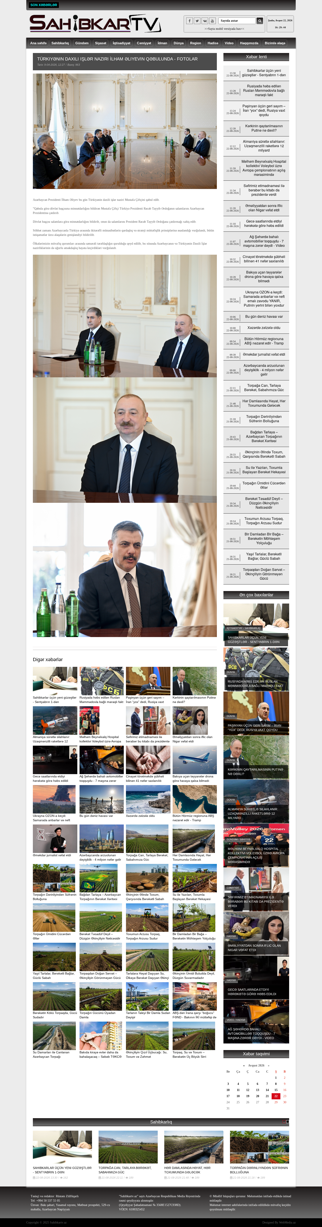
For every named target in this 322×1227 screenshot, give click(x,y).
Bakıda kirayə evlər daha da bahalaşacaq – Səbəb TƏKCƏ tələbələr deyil (101, 1056)
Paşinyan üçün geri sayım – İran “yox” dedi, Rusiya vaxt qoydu (145, 702)
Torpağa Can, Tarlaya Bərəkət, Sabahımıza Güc (264, 387)
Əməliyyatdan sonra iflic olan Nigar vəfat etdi (264, 207)
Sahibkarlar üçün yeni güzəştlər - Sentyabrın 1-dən (264, 72)
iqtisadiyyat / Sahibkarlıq (243, 628)
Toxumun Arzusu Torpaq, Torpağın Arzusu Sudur (263, 520)
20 (257, 1096)
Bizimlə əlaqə (275, 43)
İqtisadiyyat (121, 43)
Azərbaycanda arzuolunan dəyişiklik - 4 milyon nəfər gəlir (264, 370)
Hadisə (213, 43)
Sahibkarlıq (60, 43)
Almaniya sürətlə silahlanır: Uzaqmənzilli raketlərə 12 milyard (51, 741)
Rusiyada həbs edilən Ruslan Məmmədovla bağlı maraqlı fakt (264, 90)
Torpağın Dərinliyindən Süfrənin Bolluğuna (264, 418)
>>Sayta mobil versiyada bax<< (224, 28)
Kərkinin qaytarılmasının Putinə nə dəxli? (264, 128)
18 (238, 1096)
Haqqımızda (249, 43)
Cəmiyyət (144, 43)
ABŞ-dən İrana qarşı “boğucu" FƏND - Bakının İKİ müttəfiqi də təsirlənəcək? (194, 1017)
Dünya (179, 43)
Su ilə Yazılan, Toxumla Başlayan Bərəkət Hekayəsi (264, 469)
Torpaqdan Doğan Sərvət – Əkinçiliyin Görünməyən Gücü (264, 574)
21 (267, 1096)
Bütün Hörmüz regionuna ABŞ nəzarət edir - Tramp (264, 341)
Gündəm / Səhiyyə (238, 839)
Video (229, 43)
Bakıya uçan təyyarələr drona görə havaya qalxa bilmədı (264, 276)
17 (228, 1096)
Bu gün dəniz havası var (96, 815)
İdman (162, 43)
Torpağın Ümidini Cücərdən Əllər (263, 485)
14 (267, 1090)
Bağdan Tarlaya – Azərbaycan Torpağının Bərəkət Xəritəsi (264, 436)
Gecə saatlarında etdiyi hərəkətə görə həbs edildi (264, 223)
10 (228, 1090)
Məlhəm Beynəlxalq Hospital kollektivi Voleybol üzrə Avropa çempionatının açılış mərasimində (264, 168)
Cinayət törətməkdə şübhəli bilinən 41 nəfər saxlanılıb (264, 258)
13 (257, 1090)
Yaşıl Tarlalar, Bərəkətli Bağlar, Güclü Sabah (264, 556)
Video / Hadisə (236, 1020)
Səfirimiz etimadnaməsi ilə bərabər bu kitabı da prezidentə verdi (148, 741)
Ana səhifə (38, 43)
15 (276, 1090)
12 (247, 1090)
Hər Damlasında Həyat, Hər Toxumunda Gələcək (263, 403)
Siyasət (100, 43)
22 (276, 1096)
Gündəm (81, 43)
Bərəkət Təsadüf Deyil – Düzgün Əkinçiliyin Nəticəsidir (264, 503)
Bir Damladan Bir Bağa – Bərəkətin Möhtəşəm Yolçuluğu (264, 538)
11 (238, 1090)
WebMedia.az (287, 1222)
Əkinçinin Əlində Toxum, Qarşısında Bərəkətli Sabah (264, 454)
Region (195, 43)
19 (247, 1096)
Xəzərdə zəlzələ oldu (140, 815)
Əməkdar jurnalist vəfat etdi (52, 855)
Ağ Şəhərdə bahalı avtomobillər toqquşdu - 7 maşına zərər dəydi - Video (101, 781)
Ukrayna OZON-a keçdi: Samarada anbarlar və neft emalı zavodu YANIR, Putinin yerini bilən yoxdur (264, 299)
